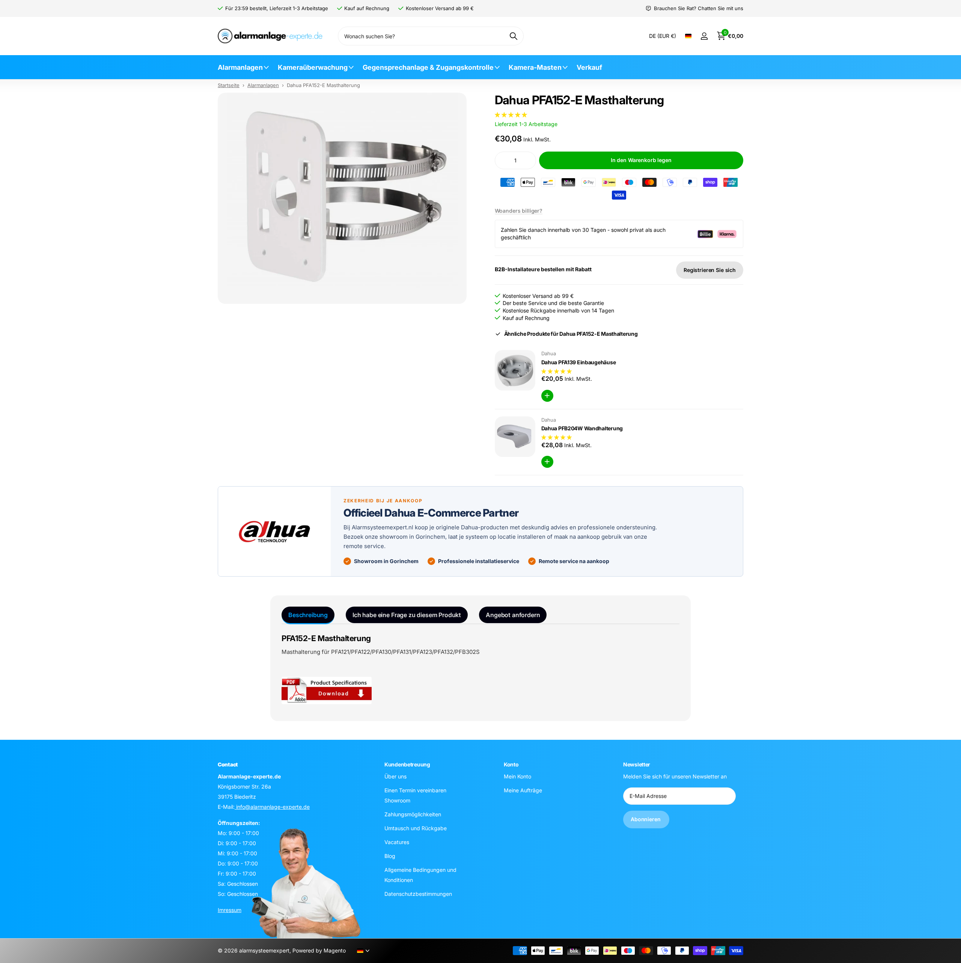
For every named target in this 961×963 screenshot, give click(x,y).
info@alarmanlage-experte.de (272, 807)
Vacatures (396, 842)
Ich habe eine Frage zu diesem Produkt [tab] (406, 615)
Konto (511, 764)
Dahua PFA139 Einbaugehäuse (578, 362)
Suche (513, 36)
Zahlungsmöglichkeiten (412, 814)
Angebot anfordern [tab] (513, 615)
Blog (389, 856)
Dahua (548, 353)
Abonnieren (646, 819)
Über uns (395, 776)
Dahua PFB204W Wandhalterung (582, 428)
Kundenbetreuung (407, 764)
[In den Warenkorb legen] (547, 396)
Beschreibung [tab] (308, 615)
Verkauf (589, 67)
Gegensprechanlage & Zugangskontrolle (428, 67)
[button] (512, 114)
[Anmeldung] (704, 36)
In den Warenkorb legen (641, 160)
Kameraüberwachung (313, 67)
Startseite (228, 85)
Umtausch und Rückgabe (415, 828)
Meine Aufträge (523, 790)
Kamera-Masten (535, 67)
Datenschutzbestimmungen (418, 894)
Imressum (229, 910)
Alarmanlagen (240, 67)
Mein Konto (517, 776)
